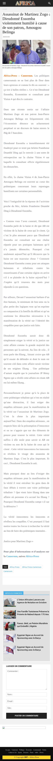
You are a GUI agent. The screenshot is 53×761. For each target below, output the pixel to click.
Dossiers (25, 753)
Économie (29, 750)
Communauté (37, 750)
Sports (20, 753)
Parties (44, 750)
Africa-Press (32, 556)
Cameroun (12, 556)
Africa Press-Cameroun (31, 567)
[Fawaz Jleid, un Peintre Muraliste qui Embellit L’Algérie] (10, 626)
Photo (31, 753)
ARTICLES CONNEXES (13, 593)
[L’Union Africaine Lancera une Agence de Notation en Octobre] (10, 602)
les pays (8, 750)
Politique (21, 750)
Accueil (4, 9)
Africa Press (14, 567)
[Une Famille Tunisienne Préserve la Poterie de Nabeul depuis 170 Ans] (10, 614)
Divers (42, 753)
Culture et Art (13, 753)
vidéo (36, 753)
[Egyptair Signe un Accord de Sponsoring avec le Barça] (10, 638)
